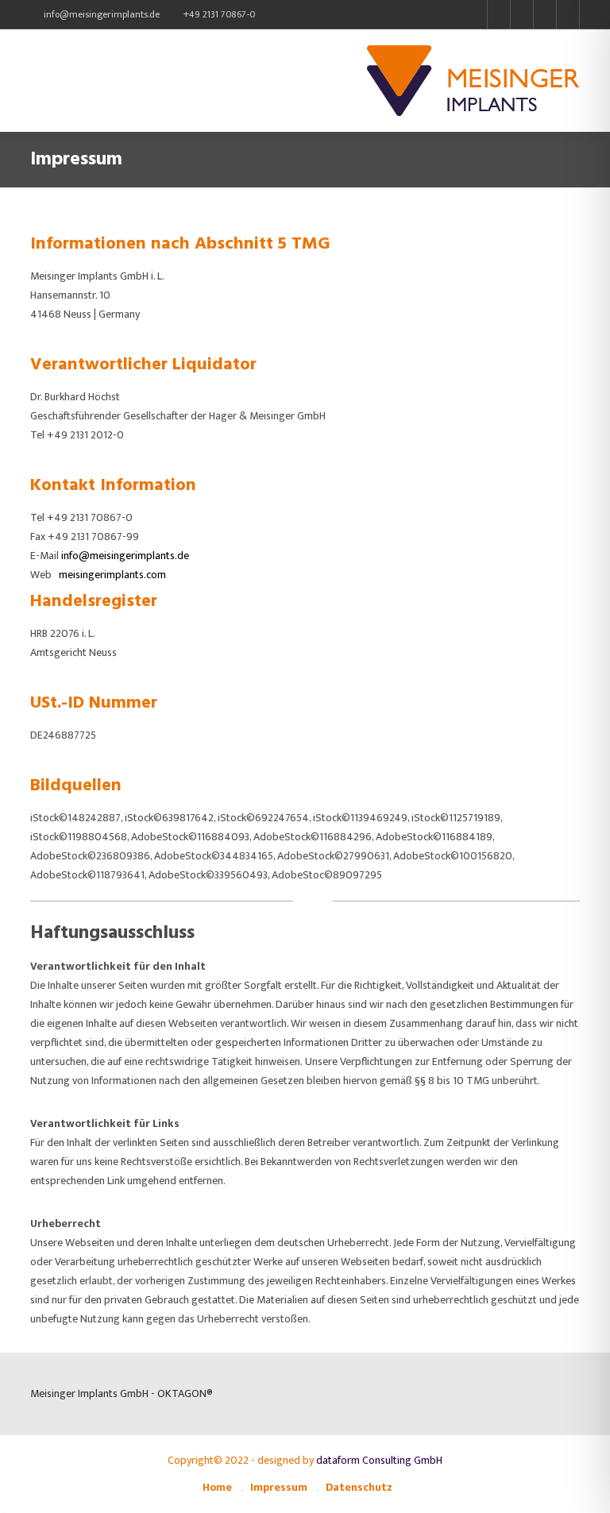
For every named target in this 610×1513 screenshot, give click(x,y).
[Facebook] (498, 14)
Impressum (278, 1487)
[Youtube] (521, 14)
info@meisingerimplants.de (102, 14)
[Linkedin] (568, 14)
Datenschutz (359, 1487)
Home (217, 1487)
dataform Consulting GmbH (379, 1460)
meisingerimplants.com (112, 574)
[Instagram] (544, 14)
